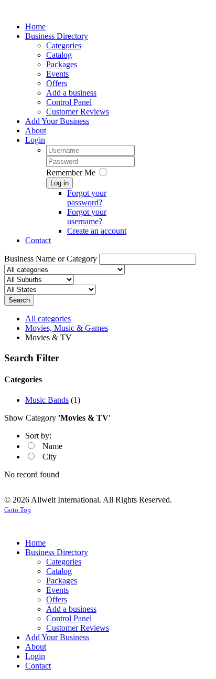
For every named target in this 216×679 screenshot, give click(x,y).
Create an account (96, 230)
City (49, 456)
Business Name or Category (50, 258)
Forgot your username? (86, 216)
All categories (48, 318)
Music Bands (47, 399)
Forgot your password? (86, 198)
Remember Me (70, 172)
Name (52, 446)
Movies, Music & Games (66, 327)
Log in (59, 183)
